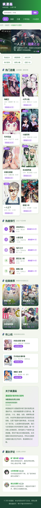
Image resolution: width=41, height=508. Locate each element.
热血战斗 (7, 57)
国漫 (12, 19)
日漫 (18, 19)
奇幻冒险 (7, 62)
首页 (5, 19)
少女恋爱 (36, 19)
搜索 (35, 13)
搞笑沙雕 (17, 62)
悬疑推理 (17, 57)
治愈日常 (28, 57)
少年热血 (26, 19)
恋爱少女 (28, 62)
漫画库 (7, 25)
